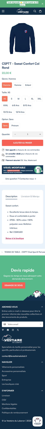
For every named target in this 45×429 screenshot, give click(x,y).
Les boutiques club (10, 384)
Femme (17, 85)
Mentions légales (9, 404)
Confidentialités (9, 408)
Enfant (28, 85)
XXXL (5, 105)
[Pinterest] (3, 330)
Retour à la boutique (15, 238)
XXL (39, 98)
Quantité (6, 134)
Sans (5, 125)
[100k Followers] (13, 330)
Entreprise (6, 379)
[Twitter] (18, 330)
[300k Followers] (8, 330)
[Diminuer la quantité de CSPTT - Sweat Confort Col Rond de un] (15, 134)
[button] (40, 11)
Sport (4, 375)
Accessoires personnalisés (14, 371)
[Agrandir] (38, 54)
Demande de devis (13, 285)
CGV (4, 400)
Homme (6, 85)
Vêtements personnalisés (13, 367)
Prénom (15, 125)
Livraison (6, 395)
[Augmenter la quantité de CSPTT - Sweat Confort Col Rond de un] (40, 134)
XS (5, 98)
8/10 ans (27, 105)
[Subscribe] (40, 324)
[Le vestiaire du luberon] (22, 11)
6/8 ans (15, 105)
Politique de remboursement (15, 412)
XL (32, 98)
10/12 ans (7, 112)
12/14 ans (20, 112)
